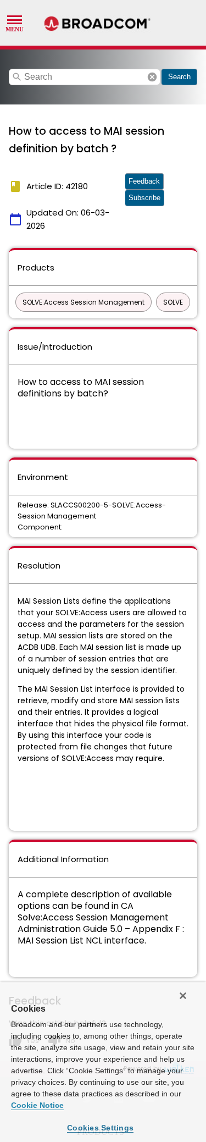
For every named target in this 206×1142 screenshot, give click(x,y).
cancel (152, 76)
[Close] (183, 995)
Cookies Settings (100, 1127)
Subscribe (144, 198)
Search (179, 77)
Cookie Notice (37, 1105)
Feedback (144, 181)
